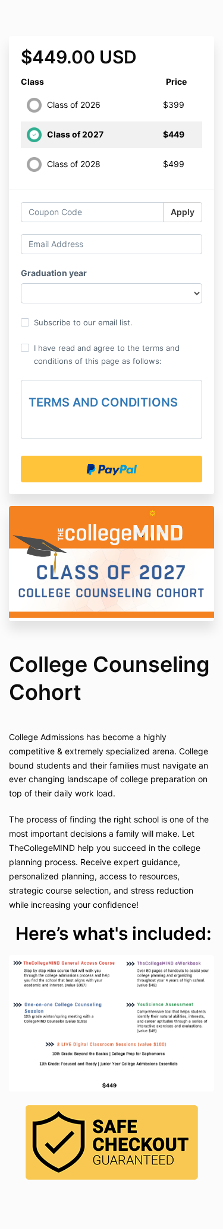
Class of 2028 (73, 164)
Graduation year (54, 273)
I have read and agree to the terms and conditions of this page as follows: (107, 354)
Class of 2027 (75, 134)
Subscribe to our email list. (83, 322)
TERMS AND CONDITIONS (103, 402)
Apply (182, 212)
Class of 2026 (73, 105)
